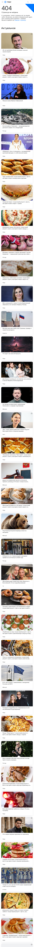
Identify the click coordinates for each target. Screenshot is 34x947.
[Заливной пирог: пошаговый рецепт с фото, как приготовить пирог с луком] (17, 196)
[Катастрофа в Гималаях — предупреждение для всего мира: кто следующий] (17, 121)
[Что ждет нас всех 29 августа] (17, 348)
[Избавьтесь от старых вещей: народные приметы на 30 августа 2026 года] (17, 550)
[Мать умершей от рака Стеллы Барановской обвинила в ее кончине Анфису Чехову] (17, 298)
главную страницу (20, 20)
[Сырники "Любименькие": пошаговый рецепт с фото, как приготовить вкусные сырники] (17, 930)
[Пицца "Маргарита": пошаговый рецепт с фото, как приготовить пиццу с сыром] (17, 728)
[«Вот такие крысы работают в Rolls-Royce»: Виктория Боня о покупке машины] (17, 424)
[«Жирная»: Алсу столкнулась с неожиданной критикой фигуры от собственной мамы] (17, 146)
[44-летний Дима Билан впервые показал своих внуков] (17, 45)
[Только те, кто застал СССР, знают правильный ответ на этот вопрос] (17, 879)
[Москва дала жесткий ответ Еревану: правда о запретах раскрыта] (17, 323)
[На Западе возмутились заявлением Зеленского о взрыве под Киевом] (17, 399)
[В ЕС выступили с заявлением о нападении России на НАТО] (17, 677)
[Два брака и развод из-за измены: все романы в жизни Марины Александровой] (17, 373)
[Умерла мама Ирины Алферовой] (17, 95)
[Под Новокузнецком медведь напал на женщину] (17, 525)
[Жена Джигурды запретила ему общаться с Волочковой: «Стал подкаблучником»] (17, 576)
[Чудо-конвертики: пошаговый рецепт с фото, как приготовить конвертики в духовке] (17, 171)
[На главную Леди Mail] (8, 2)
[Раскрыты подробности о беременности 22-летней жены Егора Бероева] (17, 702)
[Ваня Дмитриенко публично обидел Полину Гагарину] (17, 803)
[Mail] (5, 2)
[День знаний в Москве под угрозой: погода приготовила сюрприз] (17, 753)
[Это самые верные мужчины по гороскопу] (17, 829)
